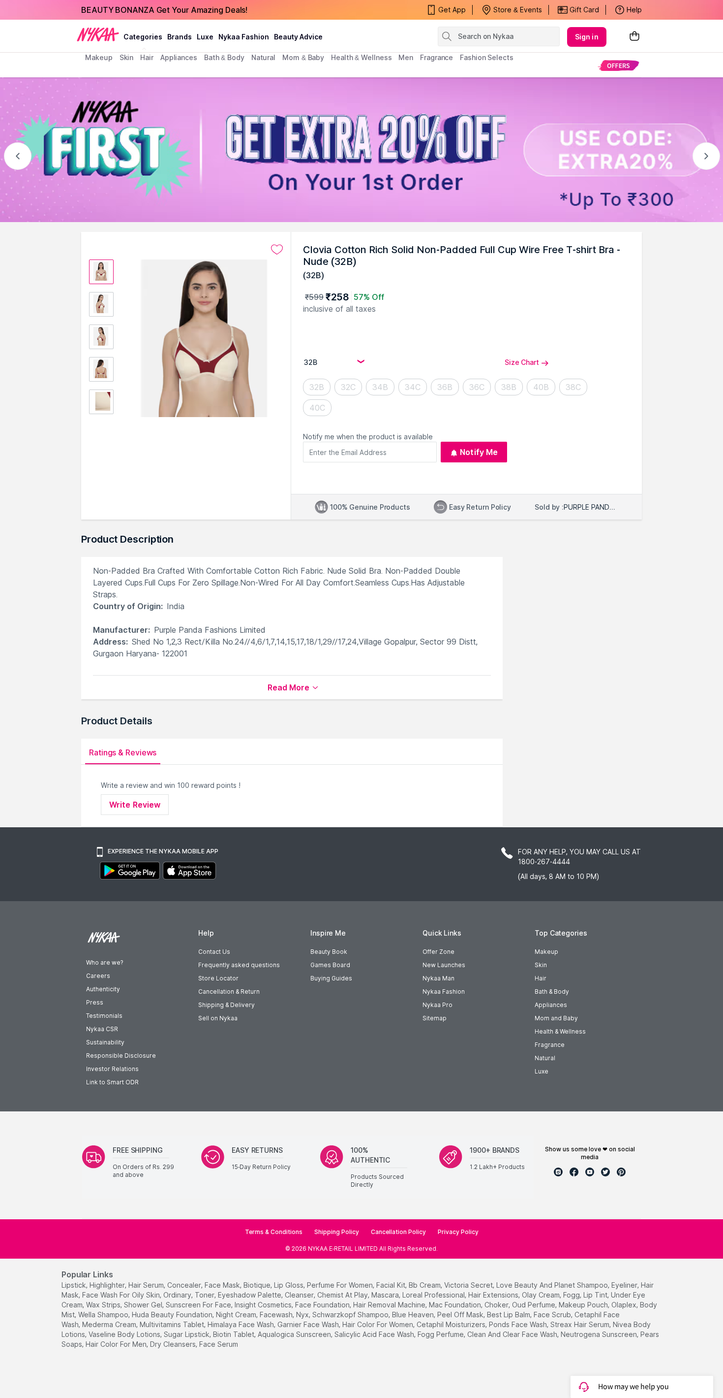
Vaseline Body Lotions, (125, 1334)
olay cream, (541, 1295)
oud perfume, (534, 1304)
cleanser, (300, 1295)
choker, (497, 1304)
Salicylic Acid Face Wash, (375, 1334)
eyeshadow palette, (250, 1295)
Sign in (587, 37)
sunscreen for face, (199, 1304)
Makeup (546, 951)
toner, (205, 1295)
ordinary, (178, 1295)
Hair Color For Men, (117, 1344)
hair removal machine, (390, 1304)
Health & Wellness (560, 1031)
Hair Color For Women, (378, 1324)
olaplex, (624, 1304)
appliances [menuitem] (178, 57)
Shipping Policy (336, 1231)
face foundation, (323, 1304)
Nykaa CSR (102, 1029)
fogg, (572, 1295)
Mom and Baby (556, 1018)
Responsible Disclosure (121, 1055)
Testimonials (104, 1015)
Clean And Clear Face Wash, (513, 1334)
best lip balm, (509, 1314)
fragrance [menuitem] (436, 57)
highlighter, (108, 1285)
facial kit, (391, 1285)
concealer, (185, 1285)
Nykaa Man (438, 978)
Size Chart (522, 362)
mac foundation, (455, 1304)
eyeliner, (625, 1285)
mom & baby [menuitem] (303, 57)
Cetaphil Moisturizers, (452, 1324)
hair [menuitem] (146, 57)
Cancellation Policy (398, 1231)
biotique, (257, 1285)
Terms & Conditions (273, 1231)
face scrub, (553, 1314)
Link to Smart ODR (112, 1082)
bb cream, (425, 1285)
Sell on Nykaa (218, 1018)
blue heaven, (413, 1314)
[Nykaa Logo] (98, 34)
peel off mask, (461, 1314)
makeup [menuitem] (98, 57)
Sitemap (434, 1018)
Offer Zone (438, 951)
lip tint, (596, 1295)
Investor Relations (112, 1069)
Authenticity (103, 989)
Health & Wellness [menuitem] (361, 57)
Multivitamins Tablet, (173, 1324)
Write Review (134, 805)
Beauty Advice (298, 37)
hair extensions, (494, 1295)
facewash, (277, 1314)
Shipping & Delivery (226, 1004)
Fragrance (550, 1044)
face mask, (223, 1285)
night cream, (237, 1314)
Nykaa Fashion (243, 37)
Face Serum (218, 1344)
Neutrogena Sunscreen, (599, 1334)
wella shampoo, (104, 1314)
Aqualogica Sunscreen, (295, 1334)
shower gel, (144, 1304)
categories (142, 37)
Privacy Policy (458, 1231)
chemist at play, (343, 1295)
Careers (98, 975)
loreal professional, (434, 1295)
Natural (545, 1058)
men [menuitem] (405, 57)
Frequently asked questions (239, 965)
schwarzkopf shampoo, (351, 1314)
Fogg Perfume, (441, 1334)
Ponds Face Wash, (518, 1324)
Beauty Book (328, 951)
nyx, (303, 1314)
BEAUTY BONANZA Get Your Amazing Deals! (164, 10)
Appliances (551, 1004)
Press (94, 1002)
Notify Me (479, 452)
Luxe (541, 1071)
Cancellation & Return (229, 991)
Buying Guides (331, 978)
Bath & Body (552, 991)
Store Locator (218, 978)
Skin (541, 965)
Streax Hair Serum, (580, 1324)
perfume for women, (340, 1285)
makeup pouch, (584, 1304)
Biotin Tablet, (234, 1334)
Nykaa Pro (437, 1004)
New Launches (443, 965)
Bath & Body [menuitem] (224, 57)
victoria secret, (469, 1285)
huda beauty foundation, (173, 1314)
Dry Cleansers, (173, 1344)
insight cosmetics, (264, 1304)
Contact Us (214, 951)
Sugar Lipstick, (187, 1334)
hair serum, (146, 1285)
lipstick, (74, 1285)
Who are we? (104, 962)
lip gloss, (289, 1285)
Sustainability (105, 1042)
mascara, (385, 1295)
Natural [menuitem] (263, 57)
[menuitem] (618, 65)
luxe (205, 37)
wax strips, (104, 1304)
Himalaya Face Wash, (241, 1324)
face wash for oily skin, (121, 1295)
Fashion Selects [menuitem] (486, 57)
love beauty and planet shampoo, (552, 1285)
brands (179, 37)
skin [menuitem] (127, 57)
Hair (540, 978)
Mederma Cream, (110, 1324)
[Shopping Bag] (634, 36)
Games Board (330, 965)
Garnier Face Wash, (308, 1324)
